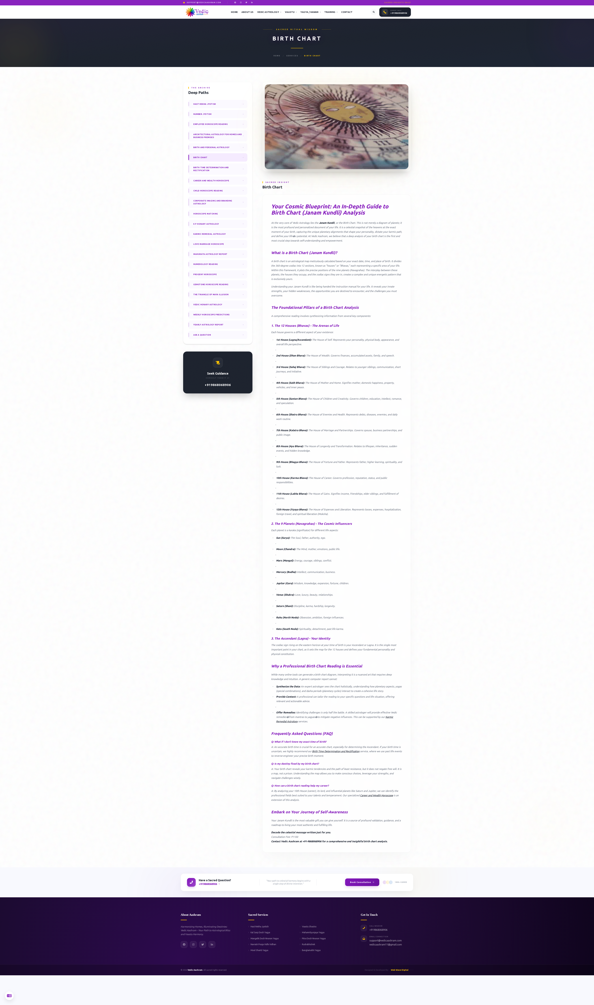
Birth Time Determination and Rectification (335, 751)
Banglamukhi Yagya (311, 950)
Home (234, 12)
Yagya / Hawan (309, 12)
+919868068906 (398, 13)
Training (329, 12)
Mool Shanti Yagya (259, 950)
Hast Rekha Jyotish (260, 926)
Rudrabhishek (308, 944)
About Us (247, 12)
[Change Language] (9, 995)
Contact (346, 12)
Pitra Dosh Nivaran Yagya (314, 938)
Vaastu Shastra (309, 926)
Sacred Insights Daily (397, 2)
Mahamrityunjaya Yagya (313, 932)
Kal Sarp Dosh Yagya (260, 932)
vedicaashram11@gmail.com (385, 944)
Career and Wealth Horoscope (376, 795)
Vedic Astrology (268, 12)
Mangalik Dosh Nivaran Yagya (265, 938)
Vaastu (290, 12)
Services (292, 56)
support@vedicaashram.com (385, 940)
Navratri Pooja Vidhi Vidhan (263, 944)
